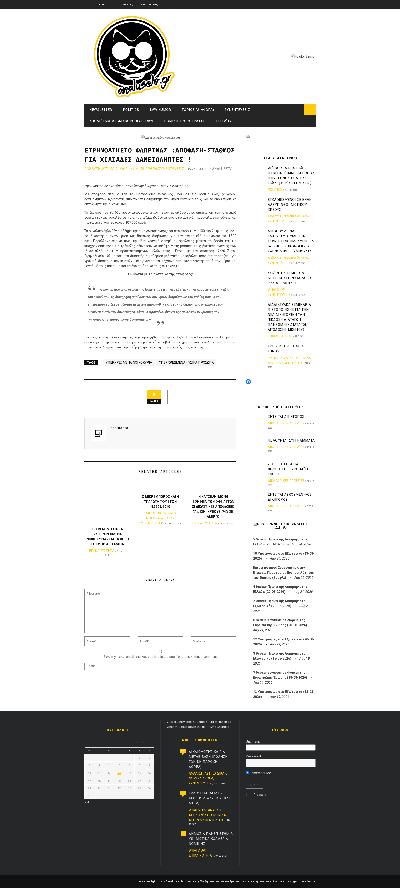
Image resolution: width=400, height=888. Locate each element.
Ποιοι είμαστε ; (122, 5)
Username (253, 742)
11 (183, 793)
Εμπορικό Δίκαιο (160, 513)
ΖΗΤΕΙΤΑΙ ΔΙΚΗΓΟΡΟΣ (286, 417)
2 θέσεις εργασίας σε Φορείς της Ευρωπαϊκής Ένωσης (290, 469)
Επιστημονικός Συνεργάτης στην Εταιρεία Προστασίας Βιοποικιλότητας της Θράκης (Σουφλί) (283, 573)
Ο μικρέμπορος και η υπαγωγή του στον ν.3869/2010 (160, 502)
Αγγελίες (223, 121)
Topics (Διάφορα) (198, 110)
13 (119, 773)
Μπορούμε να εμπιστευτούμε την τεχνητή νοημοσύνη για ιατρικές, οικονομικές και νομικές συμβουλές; (291, 241)
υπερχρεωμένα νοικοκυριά (129, 362)
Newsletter (100, 110)
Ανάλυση (92, 169)
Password (253, 756)
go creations (304, 881)
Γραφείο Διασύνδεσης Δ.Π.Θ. (287, 526)
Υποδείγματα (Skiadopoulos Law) (121, 121)
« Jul (87, 802)
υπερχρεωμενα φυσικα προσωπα (186, 362)
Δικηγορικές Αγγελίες (286, 423)
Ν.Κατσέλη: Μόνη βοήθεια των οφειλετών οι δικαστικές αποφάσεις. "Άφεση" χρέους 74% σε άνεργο (213, 507)
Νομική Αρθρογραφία (184, 121)
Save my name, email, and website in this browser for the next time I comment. (160, 657)
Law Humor (160, 110)
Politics (131, 110)
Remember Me (260, 773)
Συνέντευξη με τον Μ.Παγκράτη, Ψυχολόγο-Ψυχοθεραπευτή (290, 278)
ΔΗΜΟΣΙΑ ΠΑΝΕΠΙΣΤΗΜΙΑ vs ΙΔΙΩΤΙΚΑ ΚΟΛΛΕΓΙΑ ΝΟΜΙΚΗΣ (211, 839)
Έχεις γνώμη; (148, 5)
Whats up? (277, 290)
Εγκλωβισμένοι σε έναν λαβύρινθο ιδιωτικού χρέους (290, 205)
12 (183, 751)
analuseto (222, 169)
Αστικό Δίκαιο (115, 169)
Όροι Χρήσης (97, 5)
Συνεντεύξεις (237, 110)
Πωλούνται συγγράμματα (291, 440)
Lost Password (257, 795)
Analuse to (175, 881)
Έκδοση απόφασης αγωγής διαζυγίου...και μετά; (209, 798)
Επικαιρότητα (102, 551)
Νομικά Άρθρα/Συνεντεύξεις (157, 169)
